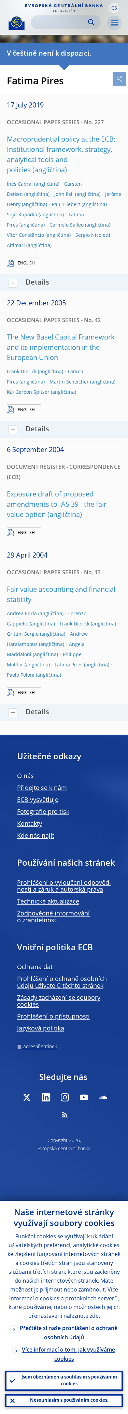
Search (91, 22)
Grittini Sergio (23, 634)
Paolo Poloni (20, 675)
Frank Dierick (22, 372)
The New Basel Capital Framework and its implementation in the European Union (61, 348)
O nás (25, 776)
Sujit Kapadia (22, 215)
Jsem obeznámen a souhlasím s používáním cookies (69, 1380)
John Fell (64, 194)
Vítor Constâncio (25, 235)
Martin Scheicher (69, 382)
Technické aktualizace (48, 902)
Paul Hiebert (66, 204)
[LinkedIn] (46, 1097)
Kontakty (29, 824)
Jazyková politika (40, 1029)
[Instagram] (65, 1097)
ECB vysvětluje (37, 800)
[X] (26, 1097)
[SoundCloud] (103, 1097)
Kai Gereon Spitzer (28, 392)
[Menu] (114, 23)
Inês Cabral (20, 184)
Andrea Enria (22, 613)
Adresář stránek (40, 1046)
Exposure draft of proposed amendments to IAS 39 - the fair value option (56, 505)
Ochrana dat (35, 967)
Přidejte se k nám (42, 788)
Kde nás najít (35, 836)
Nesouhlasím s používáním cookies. (69, 1400)
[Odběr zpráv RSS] (65, 1115)
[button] (114, 8)
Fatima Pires (69, 665)
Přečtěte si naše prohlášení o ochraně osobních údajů (68, 1333)
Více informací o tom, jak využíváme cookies (68, 1354)
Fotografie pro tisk (43, 812)
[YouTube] (84, 1097)
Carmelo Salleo (66, 225)
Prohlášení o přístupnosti (53, 1017)
